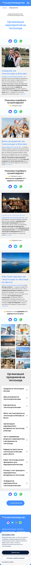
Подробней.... (22, 94)
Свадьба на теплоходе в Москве (14, 72)
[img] (13, 517)
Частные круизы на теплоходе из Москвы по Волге (15, 279)
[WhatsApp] (21, 41)
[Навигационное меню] (28, 3)
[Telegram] (15, 41)
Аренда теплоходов (9, 529)
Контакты (20, 529)
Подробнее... (9, 164)
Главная (4, 8)
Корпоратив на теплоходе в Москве (13, 215)
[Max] (10, 41)
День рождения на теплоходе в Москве (14, 142)
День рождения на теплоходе (11, 147)
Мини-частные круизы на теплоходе (13, 285)
